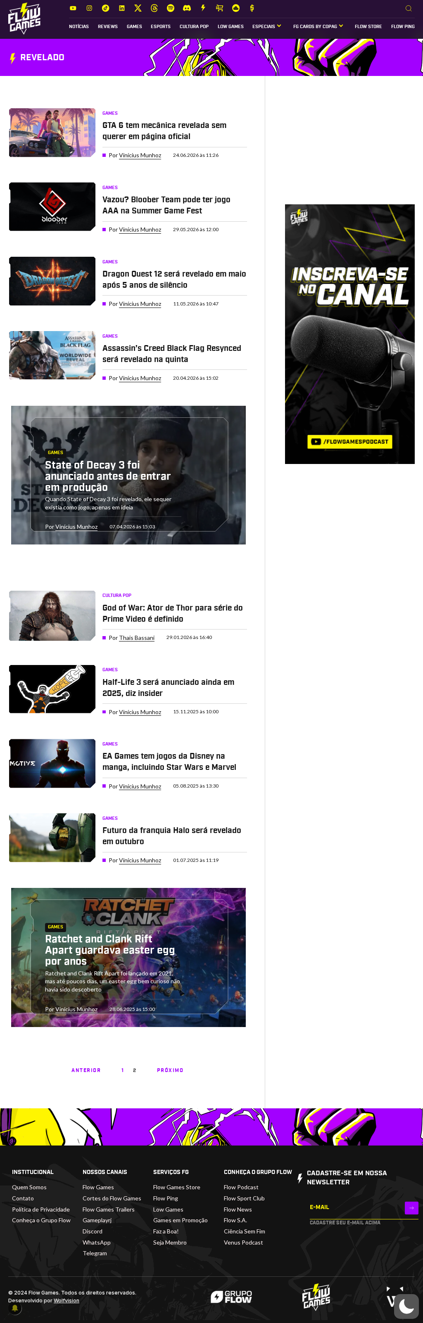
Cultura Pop (194, 27)
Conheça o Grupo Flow (41, 1220)
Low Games (231, 27)
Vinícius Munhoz (140, 155)
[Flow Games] (24, 18)
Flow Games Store (176, 1186)
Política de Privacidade (41, 1209)
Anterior (86, 1070)
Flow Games (98, 1186)
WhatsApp (97, 1242)
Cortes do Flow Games (112, 1198)
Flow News (238, 1209)
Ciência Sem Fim (244, 1231)
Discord (92, 1231)
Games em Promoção (180, 1220)
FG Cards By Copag (315, 27)
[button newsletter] (411, 1208)
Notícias (79, 27)
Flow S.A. (235, 1220)
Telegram (95, 1253)
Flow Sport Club (244, 1198)
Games (134, 27)
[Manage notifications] (14, 1308)
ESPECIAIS (263, 27)
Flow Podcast (241, 1186)
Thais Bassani (136, 637)
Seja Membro (170, 1242)
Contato (23, 1198)
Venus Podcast (243, 1242)
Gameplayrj (97, 1220)
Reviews (108, 27)
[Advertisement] (349, 147)
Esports (161, 27)
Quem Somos (29, 1186)
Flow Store (368, 27)
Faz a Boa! (166, 1231)
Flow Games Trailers (109, 1209)
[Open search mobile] (408, 9)
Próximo (170, 1070)
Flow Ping (403, 27)
